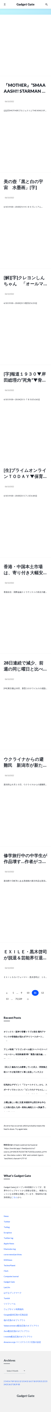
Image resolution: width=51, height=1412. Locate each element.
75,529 (18, 999)
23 (46, 1381)
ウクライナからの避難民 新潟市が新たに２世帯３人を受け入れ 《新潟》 (24, 762)
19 (37, 1381)
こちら (15, 1197)
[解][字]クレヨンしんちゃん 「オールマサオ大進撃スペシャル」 (24, 281)
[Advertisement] (25, 46)
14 (25, 1381)
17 (32, 1381)
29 (16, 1384)
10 (28, 992)
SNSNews (8, 1260)
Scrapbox (8, 1232)
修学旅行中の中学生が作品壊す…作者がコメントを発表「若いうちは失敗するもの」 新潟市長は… (25, 859)
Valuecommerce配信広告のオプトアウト (21, 1325)
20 (39, 1381)
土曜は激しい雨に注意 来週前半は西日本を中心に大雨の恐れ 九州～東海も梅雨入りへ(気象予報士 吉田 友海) (25, 1106)
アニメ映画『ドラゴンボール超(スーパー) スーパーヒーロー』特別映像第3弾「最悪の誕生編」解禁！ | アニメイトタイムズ (25, 1053)
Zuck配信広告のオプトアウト (17, 1331)
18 (34, 1381)
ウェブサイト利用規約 (14, 1309)
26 (9, 1384)
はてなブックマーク (13, 1293)
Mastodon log (10, 1249)
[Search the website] (46, 4)
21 (41, 1381)
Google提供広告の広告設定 (16, 1314)
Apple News (9, 1243)
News (6, 1216)
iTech (6, 1271)
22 (44, 1381)
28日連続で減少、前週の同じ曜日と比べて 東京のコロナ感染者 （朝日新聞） (24, 666)
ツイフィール (10, 1304)
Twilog (7, 1227)
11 (18, 1381)
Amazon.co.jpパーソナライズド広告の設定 (22, 1342)
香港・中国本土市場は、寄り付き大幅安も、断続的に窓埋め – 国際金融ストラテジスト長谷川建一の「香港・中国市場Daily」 (25, 570)
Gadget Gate (25, 4)
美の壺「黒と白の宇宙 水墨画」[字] (23, 184)
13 (7, 999)
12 (42, 992)
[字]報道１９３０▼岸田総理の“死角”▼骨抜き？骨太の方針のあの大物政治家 (25, 377)
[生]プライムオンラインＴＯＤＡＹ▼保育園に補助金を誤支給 (25, 473)
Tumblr (7, 1298)
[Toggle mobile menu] (4, 4)
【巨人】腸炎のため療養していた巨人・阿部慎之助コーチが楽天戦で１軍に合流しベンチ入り (25, 1069)
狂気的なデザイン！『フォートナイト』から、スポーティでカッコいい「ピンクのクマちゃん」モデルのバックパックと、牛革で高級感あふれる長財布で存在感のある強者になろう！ (25, 1088)
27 (12, 1384)
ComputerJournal (11, 1276)
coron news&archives (13, 1254)
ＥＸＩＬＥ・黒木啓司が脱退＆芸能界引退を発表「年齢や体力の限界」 (25, 955)
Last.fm (7, 1287)
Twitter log (8, 1238)
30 (19, 1384)
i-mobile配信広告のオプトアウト (18, 1336)
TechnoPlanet (9, 1265)
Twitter (7, 1221)
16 (30, 1381)
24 (5, 1384)
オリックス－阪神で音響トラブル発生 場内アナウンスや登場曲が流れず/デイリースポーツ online (25, 1035)
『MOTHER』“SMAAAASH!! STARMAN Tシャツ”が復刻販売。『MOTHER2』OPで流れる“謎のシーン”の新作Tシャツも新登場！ (25, 88)
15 (27, 1381)
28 (14, 1384)
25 (7, 1384)
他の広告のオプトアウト (15, 1320)
